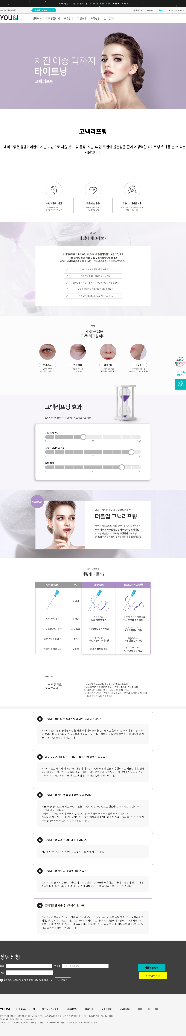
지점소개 (81, 18)
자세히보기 (62, 979)
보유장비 (68, 18)
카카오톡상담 (153, 975)
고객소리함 (107, 1009)
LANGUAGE (176, 10)
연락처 (57, 966)
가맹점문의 (72, 1009)
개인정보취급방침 (50, 1009)
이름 (2, 966)
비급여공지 (125, 1009)
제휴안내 (89, 1009)
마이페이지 (138, 10)
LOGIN (150, 10)
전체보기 (37, 18)
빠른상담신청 (152, 967)
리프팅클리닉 (53, 18)
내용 (2, 972)
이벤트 (161, 10)
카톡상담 (95, 18)
